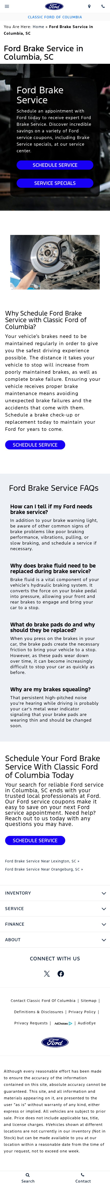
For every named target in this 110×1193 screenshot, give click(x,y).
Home (38, 26)
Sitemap (89, 1000)
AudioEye (87, 1023)
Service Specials (55, 183)
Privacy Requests (31, 1023)
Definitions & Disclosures (38, 1012)
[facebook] (60, 973)
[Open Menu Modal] (7, 6)
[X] (46, 973)
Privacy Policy (82, 1012)
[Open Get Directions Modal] (89, 6)
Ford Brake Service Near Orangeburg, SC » (44, 869)
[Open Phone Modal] (103, 6)
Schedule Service (55, 165)
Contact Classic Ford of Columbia (43, 1000)
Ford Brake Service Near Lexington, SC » (42, 861)
